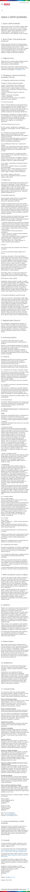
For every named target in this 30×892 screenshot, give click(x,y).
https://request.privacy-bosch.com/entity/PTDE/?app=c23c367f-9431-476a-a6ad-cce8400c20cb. (14, 850)
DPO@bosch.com (10, 877)
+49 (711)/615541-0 (9, 812)
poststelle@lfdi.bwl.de (12, 815)
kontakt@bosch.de (20, 69)
